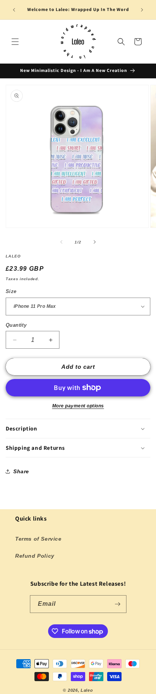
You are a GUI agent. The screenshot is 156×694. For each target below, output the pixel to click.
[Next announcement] (142, 10)
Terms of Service (38, 539)
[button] (15, 41)
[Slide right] (94, 242)
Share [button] (21, 471)
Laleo (87, 690)
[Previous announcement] (14, 10)
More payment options (78, 406)
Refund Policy (35, 556)
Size (11, 291)
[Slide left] (61, 242)
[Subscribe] (117, 604)
